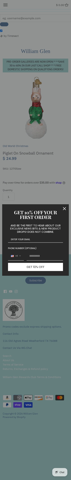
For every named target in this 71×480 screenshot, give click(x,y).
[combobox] (16, 256)
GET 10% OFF (35, 267)
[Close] (64, 208)
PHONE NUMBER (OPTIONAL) (22, 248)
